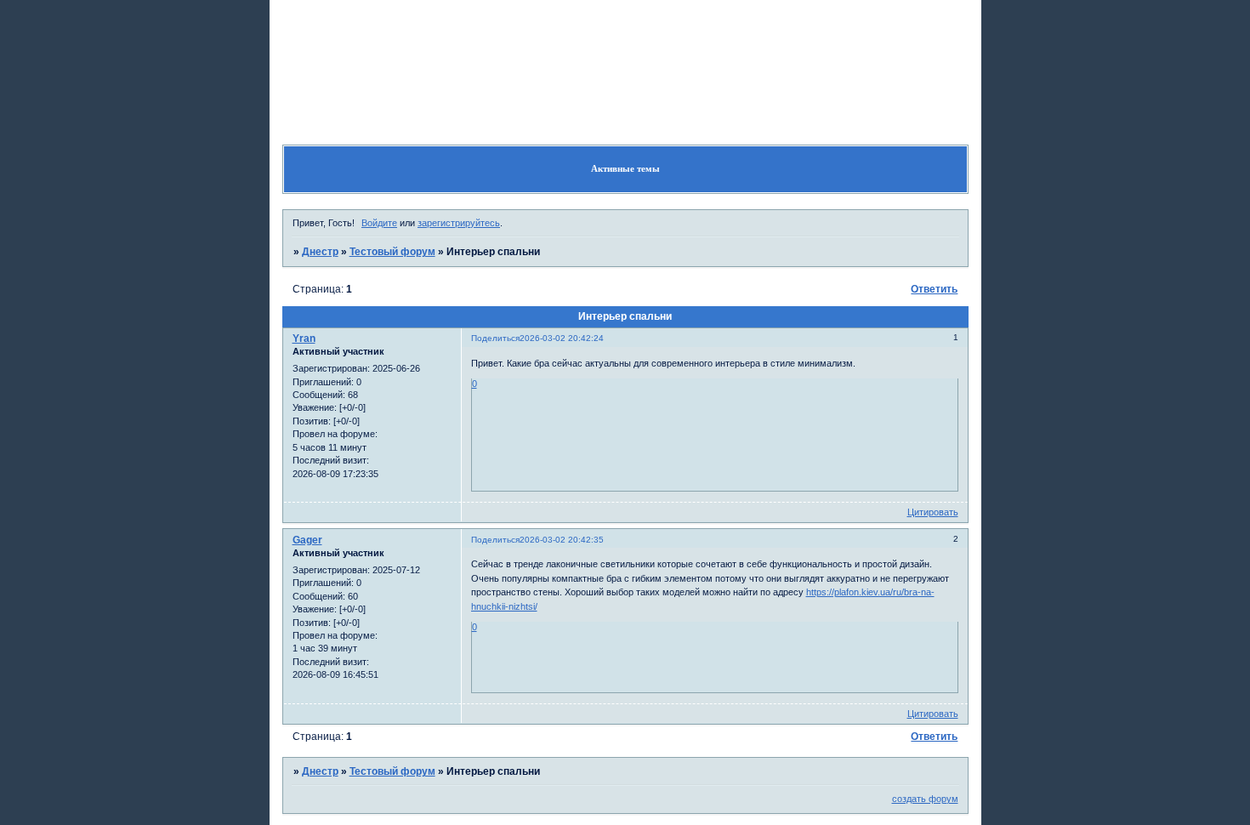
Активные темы (625, 168)
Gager (307, 540)
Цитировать (932, 512)
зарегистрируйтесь (459, 223)
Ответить (934, 289)
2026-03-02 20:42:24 (562, 338)
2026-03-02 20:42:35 (562, 539)
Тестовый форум (392, 252)
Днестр (320, 252)
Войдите (379, 223)
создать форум (925, 799)
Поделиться (495, 338)
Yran (304, 338)
